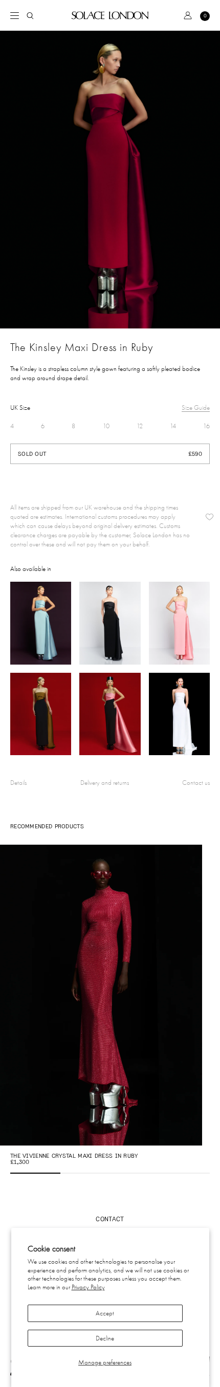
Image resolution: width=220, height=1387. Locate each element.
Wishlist (209, 517)
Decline (105, 1338)
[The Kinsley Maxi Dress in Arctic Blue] (40, 623)
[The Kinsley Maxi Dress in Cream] (179, 714)
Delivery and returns (104, 782)
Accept (105, 1313)
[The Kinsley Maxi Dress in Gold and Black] (40, 714)
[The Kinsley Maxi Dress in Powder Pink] (179, 623)
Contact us (196, 782)
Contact (110, 1219)
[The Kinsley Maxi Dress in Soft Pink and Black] (109, 714)
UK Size (20, 407)
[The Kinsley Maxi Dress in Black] (109, 623)
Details (18, 782)
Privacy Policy (88, 1287)
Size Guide (196, 407)
